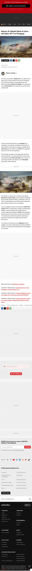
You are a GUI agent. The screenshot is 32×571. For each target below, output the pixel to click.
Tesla (19, 24)
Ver (16, 373)
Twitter (14, 60)
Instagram (17, 459)
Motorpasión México (20, 560)
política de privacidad (19, 450)
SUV (3, 479)
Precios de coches (21, 482)
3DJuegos (18, 512)
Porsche (28, 24)
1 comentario (6, 60)
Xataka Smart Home (6, 519)
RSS (23, 459)
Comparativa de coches (7, 485)
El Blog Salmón (19, 542)
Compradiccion (5, 546)
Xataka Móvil (4, 515)
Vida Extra (18, 515)
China (14, 24)
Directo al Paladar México (7, 560)
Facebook (11, 60)
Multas (4, 24)
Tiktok (29, 459)
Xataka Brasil (4, 556)
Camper (9, 24)
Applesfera (4, 517)
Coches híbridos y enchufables (6, 476)
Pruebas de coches (21, 479)
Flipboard (16, 60)
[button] (11, 73)
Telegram (20, 459)
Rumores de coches (7, 482)
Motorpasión (19, 532)
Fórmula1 (4, 472)
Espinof (18, 524)
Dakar (21, 305)
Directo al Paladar (5, 532)
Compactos (19, 475)
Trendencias (4, 542)
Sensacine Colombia (20, 558)
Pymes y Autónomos (20, 544)
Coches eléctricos (21, 472)
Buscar (30, 499)
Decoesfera (4, 544)
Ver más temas (6, 493)
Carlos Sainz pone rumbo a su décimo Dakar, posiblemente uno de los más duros (15, 300)
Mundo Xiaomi (5, 521)
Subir (26, 505)
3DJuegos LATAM (20, 554)
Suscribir (27, 447)
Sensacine (18, 522)
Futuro (3, 488)
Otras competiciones (12, 305)
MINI (23, 24)
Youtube (14, 459)
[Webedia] (5, 506)
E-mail (19, 60)
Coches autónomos (21, 485)
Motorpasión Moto (20, 534)
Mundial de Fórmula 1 (21, 488)
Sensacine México (20, 556)
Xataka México (5, 554)
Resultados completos (18, 284)
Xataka (3, 512)
